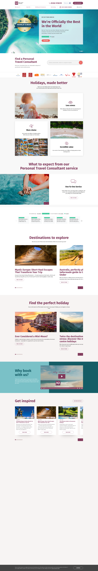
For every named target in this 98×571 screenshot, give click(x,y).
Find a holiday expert (19, 545)
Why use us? (17, 547)
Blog (43, 545)
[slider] (61, 388)
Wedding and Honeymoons (40, 7)
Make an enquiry (18, 550)
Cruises (30, 545)
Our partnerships (59, 550)
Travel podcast (46, 547)
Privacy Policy (73, 550)
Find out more (73, 197)
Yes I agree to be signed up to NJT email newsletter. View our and (67, 521)
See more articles (78, 401)
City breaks (31, 547)
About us (72, 545)
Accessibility (72, 552)
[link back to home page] (19, 536)
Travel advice (59, 552)
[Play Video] (41, 388)
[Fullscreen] (82, 388)
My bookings (53, 7)
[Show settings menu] (79, 388)
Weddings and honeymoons (34, 550)
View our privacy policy (56, 568)
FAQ (57, 545)
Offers (30, 552)
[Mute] (77, 388)
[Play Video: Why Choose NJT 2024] (61, 376)
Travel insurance (59, 547)
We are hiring (72, 547)
